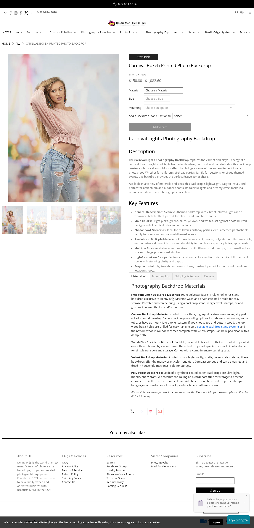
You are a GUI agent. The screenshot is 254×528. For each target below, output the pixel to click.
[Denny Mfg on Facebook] (11, 13)
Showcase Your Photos (120, 474)
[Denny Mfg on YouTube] (32, 13)
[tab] (139, 276)
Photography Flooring (96, 32)
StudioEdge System (218, 32)
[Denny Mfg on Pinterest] (22, 13)
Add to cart (160, 127)
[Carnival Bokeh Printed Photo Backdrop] (63, 128)
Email (200, 474)
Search (111, 462)
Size (131, 98)
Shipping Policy (71, 478)
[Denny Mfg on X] (27, 13)
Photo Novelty (159, 462)
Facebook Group (117, 466)
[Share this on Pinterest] (150, 411)
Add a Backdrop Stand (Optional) (150, 116)
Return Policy (70, 474)
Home (6, 43)
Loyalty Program (116, 470)
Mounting (135, 107)
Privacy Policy (70, 466)
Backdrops (33, 32)
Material (134, 90)
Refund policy (115, 482)
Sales (192, 32)
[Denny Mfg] (127, 23)
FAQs (65, 462)
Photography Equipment (163, 32)
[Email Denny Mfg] (6, 13)
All (18, 43)
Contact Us (68, 482)
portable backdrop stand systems (218, 326)
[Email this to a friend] (159, 411)
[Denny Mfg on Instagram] (16, 13)
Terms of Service (72, 470)
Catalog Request (117, 486)
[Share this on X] (132, 411)
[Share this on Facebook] (141, 411)
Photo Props (128, 32)
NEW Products (12, 32)
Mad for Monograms (164, 466)
